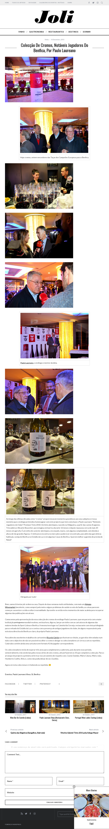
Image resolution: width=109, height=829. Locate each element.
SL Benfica (35, 674)
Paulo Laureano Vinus (22, 674)
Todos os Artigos (18, 2)
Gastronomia (91, 820)
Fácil (91, 823)
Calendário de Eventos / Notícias (51, 2)
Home (7, 2)
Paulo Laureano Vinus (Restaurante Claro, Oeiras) (54, 719)
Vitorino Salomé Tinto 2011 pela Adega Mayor (79, 731)
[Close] (74, 786)
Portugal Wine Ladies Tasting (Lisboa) (88, 717)
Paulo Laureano (26, 363)
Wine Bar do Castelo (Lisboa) (20, 717)
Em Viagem (32, 2)
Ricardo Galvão (53, 637)
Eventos (8, 674)
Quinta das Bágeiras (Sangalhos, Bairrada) (28, 731)
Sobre (70, 2)
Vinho (47, 39)
